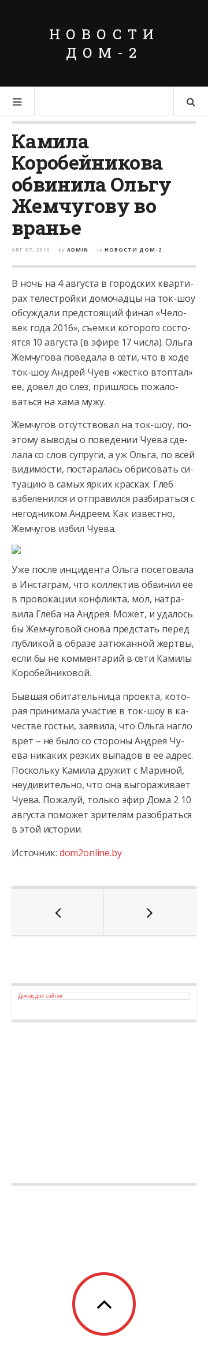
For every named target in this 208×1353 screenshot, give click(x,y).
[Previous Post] (58, 912)
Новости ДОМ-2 (104, 43)
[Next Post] (150, 912)
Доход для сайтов (40, 996)
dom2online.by (91, 852)
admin (77, 249)
